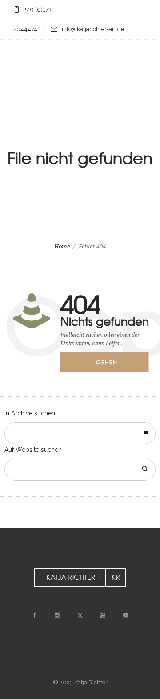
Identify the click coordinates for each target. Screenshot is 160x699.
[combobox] (80, 433)
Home (62, 246)
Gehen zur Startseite (113, 365)
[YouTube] (103, 615)
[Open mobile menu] (142, 58)
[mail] (125, 615)
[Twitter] (80, 615)
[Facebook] (35, 615)
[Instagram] (57, 615)
